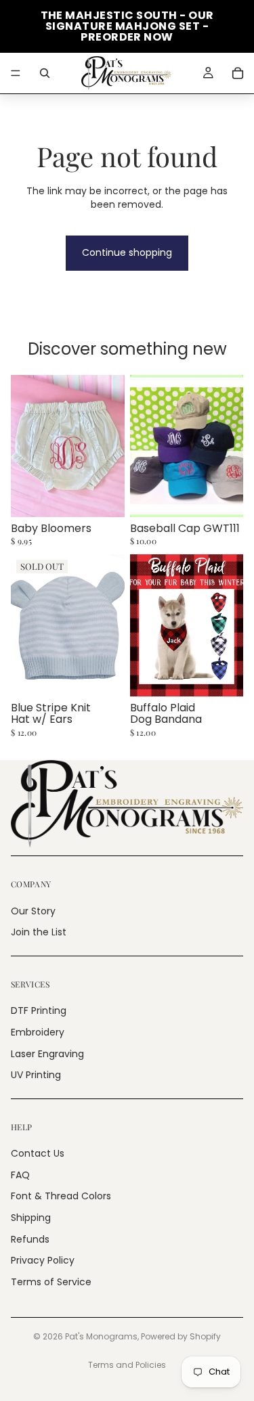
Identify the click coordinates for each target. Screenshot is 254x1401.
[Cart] (238, 73)
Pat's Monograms (101, 1336)
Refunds (30, 1238)
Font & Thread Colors (61, 1196)
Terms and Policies (127, 1365)
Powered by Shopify (181, 1336)
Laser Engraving (47, 1053)
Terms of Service (51, 1282)
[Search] (45, 73)
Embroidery (37, 1032)
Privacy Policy (43, 1260)
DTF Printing (38, 1010)
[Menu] (15, 73)
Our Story (33, 910)
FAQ (20, 1175)
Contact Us (37, 1153)
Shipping (31, 1217)
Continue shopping (127, 252)
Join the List (38, 932)
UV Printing (36, 1075)
